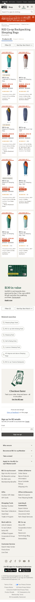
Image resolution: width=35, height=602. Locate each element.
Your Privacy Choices (24, 584)
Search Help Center (8, 547)
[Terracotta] (6, 71)
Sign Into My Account (8, 473)
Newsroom (22, 533)
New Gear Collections (8, 511)
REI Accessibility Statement (17, 597)
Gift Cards (4, 497)
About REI (21, 525)
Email (3, 425)
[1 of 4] (7, 68)
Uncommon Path (24, 514)
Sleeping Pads (9, 335)
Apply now (8, 300)
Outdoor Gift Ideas (7, 495)
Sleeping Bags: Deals (11, 322)
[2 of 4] (8, 68)
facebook (15, 561)
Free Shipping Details (25, 497)
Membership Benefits (8, 482)
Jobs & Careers (6, 525)
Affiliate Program (7, 533)
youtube (24, 561)
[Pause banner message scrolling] (33, 17)
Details (27, 421)
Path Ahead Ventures (25, 517)
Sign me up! (17, 434)
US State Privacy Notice (23, 587)
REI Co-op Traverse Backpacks (14, 362)
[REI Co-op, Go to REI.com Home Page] (4, 7)
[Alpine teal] (3, 71)
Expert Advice (18, 39)
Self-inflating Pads (11, 341)
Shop (11, 7)
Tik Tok (10, 561)
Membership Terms (17, 594)
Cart (28, 7)
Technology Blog (24, 536)
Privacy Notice (8, 587)
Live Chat (4, 552)
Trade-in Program (7, 517)
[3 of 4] (9, 68)
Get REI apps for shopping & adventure (17, 566)
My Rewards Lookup (8, 476)
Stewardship (22, 538)
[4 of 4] (10, 68)
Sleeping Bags (5, 25)
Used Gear (5, 514)
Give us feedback (13, 412)
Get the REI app (17, 399)
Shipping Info (23, 486)
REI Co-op (4, 24)
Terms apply (16, 297)
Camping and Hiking (14, 24)
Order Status (22, 473)
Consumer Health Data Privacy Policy (17, 590)
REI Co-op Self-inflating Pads (14, 328)
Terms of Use (8, 584)
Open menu (32, 7)
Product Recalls (9, 592)
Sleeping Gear (25, 24)
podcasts (28, 561)
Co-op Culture (6, 528)
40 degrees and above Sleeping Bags (15, 355)
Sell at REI (4, 530)
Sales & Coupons (24, 495)
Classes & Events (24, 511)
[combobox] (17, 12)
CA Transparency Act (23, 592)
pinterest (19, 561)
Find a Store (5, 549)
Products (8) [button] (7, 39)
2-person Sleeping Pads (12, 347)
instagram (6, 561)
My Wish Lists (6, 479)
